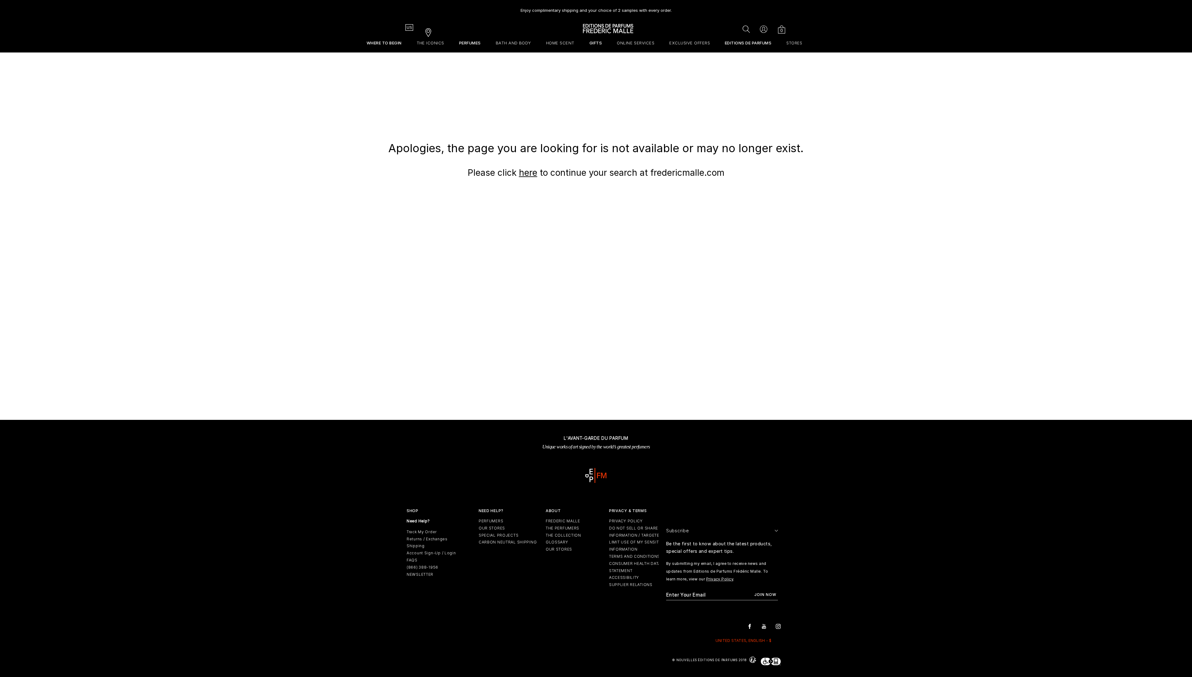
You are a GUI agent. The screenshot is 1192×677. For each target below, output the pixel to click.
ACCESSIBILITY (624, 577)
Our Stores (492, 528)
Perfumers (491, 521)
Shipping (416, 545)
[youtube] (763, 626)
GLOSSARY (557, 542)
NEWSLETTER (420, 574)
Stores (794, 43)
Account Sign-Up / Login (431, 553)
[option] (596, 8)
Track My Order (422, 531)
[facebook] (749, 626)
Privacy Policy (719, 579)
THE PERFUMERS (562, 528)
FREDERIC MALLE (563, 521)
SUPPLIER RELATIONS (630, 584)
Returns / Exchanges (427, 539)
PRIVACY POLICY (626, 521)
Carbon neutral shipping (508, 542)
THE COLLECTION (563, 535)
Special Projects (499, 535)
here (528, 172)
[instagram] (778, 626)
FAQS (412, 560)
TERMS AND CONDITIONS (634, 556)
